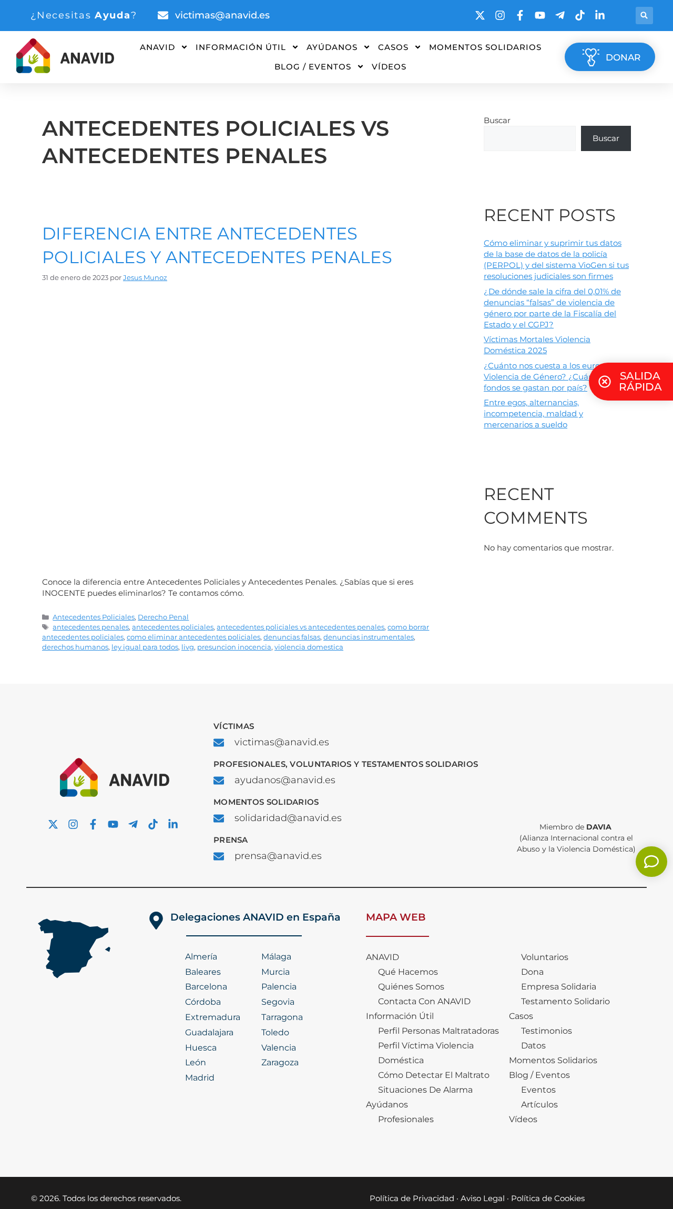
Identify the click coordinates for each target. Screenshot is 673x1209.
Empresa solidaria (558, 987)
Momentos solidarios (485, 47)
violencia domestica (308, 647)
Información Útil (241, 47)
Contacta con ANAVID (424, 1001)
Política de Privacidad (412, 1198)
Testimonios (546, 1031)
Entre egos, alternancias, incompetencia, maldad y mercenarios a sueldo (533, 413)
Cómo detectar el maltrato (434, 1075)
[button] (644, 15)
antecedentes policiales (172, 627)
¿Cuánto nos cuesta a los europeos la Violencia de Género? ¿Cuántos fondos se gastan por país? (555, 377)
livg (187, 647)
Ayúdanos (332, 47)
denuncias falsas (291, 637)
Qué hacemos (408, 972)
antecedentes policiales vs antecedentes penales (300, 627)
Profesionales (406, 1119)
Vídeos (389, 67)
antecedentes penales (91, 627)
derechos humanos (75, 647)
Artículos (539, 1105)
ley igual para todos (144, 647)
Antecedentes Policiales (94, 617)
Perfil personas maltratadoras (438, 1031)
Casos (393, 47)
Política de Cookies (548, 1198)
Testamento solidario (565, 1001)
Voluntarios (544, 957)
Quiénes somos (411, 987)
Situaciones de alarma (425, 1090)
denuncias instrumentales (368, 637)
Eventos (538, 1090)
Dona (532, 972)
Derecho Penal (163, 617)
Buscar (497, 120)
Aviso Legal (483, 1198)
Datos (533, 1046)
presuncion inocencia (234, 647)
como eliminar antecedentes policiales (193, 637)
